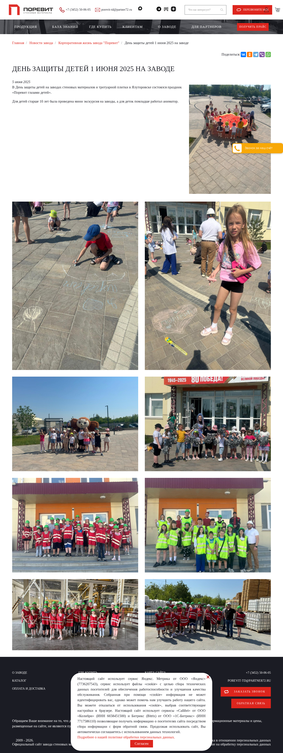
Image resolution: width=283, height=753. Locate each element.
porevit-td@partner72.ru (116, 9)
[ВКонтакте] (243, 54)
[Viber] (262, 54)
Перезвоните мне (256, 9)
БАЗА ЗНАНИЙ (65, 27)
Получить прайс (252, 26)
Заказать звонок (249, 691)
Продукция (25, 27)
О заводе (167, 27)
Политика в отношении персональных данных (235, 740)
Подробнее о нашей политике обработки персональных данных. (126, 737)
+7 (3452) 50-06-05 (78, 9)
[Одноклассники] (249, 54)
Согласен (142, 743)
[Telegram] (255, 54)
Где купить (100, 27)
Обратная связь (251, 703)
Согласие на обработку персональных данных (236, 744)
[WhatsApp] (268, 54)
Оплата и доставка (28, 688)
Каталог (19, 680)
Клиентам (132, 27)
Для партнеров (206, 27)
